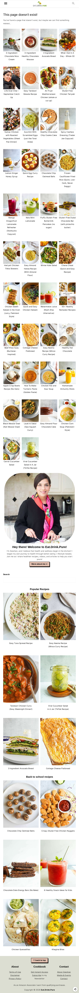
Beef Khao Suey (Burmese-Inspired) (12, 351)
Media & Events (64, 975)
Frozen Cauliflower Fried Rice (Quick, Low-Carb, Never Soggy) (67, 179)
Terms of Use (15, 972)
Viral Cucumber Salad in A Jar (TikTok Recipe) (30, 464)
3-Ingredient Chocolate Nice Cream (12, 56)
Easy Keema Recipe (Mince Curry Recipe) (48, 351)
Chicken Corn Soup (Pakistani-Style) (67, 426)
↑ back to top (39, 960)
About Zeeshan (64, 972)
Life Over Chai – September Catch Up (12, 94)
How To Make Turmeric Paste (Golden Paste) (30, 389)
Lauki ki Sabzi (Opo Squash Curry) (30, 426)
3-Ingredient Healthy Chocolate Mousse (30, 56)
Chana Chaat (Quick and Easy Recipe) (67, 268)
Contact (64, 979)
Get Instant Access (39, 972)
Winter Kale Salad (49, 265)
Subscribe (36, 975)
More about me (38, 564)
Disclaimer (15, 975)
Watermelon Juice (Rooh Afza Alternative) (49, 310)
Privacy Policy (15, 979)
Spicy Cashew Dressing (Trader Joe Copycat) (67, 135)
